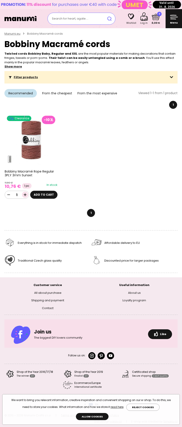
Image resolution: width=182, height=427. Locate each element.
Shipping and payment (47, 300)
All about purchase (47, 293)
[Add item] (25, 195)
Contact (47, 308)
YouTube (110, 355)
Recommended (20, 93)
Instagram (91, 355)
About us (134, 293)
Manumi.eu (12, 34)
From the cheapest (57, 93)
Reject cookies (143, 407)
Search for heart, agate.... (70, 18)
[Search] (109, 19)
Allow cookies (92, 416)
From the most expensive (97, 93)
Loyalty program (134, 300)
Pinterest (101, 355)
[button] (91, 77)
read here (117, 407)
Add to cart (44, 195)
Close (177, 4)
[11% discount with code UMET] (91, 4)
